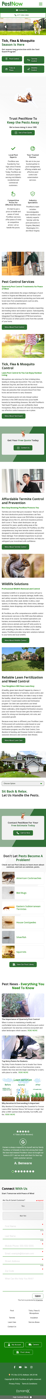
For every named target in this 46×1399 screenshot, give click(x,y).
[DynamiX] (23, 1391)
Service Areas (34, 1322)
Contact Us (25, 448)
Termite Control (34, 60)
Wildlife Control (34, 69)
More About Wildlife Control (15, 640)
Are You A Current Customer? (14, 1200)
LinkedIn (26, 1367)
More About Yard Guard (14, 416)
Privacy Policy (14, 1384)
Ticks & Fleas (12, 69)
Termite (12, 1318)
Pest (12, 1311)
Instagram (31, 1367)
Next (40, 26)
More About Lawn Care (13, 740)
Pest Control (14, 59)
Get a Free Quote (25, 133)
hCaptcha (39, 1300)
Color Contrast (31, 1397)
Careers (36, 1344)
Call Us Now (25, 833)
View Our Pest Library (25, 964)
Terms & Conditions (29, 1384)
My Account (16, 1345)
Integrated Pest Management (13, 316)
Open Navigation (40, 4)
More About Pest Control (14, 327)
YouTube (20, 1367)
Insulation (34, 1318)
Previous (6, 26)
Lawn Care (12, 1322)
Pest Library (25, 1352)
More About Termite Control (15, 547)
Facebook (14, 1367)
